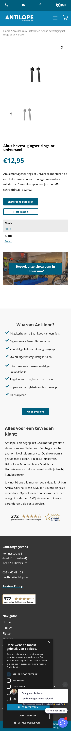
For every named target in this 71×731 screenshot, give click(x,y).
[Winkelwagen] (65, 17)
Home (6, 30)
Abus (8, 229)
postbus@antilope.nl (15, 577)
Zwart (8, 241)
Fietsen (7, 633)
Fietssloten (34, 30)
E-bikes (7, 628)
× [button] (49, 642)
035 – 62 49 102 (12, 572)
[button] (55, 18)
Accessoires (19, 30)
